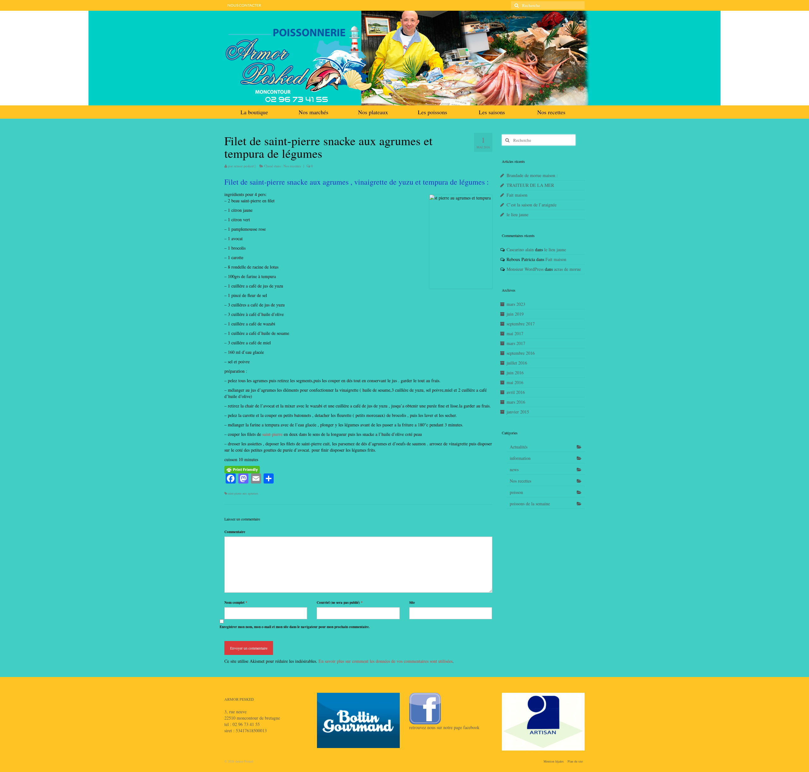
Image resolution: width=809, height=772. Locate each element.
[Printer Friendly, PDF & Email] (242, 469)
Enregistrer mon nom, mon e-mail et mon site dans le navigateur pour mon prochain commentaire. (295, 626)
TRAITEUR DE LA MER (530, 185)
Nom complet (235, 602)
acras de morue (567, 269)
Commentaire (234, 531)
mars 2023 (516, 304)
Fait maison (517, 195)
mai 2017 (515, 333)
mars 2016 (516, 402)
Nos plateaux (373, 112)
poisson (516, 492)
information (520, 458)
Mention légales (554, 761)
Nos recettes (551, 112)
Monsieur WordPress (525, 269)
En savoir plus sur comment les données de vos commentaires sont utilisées (386, 661)
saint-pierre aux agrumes (243, 493)
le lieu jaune (517, 214)
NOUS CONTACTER (244, 5)
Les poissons (432, 112)
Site (412, 602)
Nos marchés (313, 112)
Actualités (518, 447)
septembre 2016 (521, 353)
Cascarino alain (520, 249)
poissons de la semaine (530, 504)
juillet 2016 (517, 363)
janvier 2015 (518, 412)
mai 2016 (515, 382)
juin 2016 (515, 373)
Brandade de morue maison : (532, 175)
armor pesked (244, 165)
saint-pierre (272, 434)
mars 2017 (516, 343)
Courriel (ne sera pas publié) (340, 602)
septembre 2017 (521, 324)
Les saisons (492, 112)
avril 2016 (516, 392)
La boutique (254, 112)
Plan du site (575, 761)
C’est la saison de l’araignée (532, 205)
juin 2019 (515, 314)
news (514, 469)
